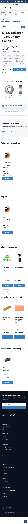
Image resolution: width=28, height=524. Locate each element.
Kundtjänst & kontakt (8, 482)
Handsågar (5, 459)
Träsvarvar (5, 464)
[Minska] (3, 69)
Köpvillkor (5, 484)
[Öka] (10, 69)
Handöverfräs (4, 14)
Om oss (4, 493)
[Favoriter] (10, 8)
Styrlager (3, 17)
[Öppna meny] (21, 8)
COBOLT (4, 26)
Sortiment (3, 12)
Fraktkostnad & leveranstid (9, 490)
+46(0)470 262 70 (8, 427)
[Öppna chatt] (25, 521)
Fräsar (16, 12)
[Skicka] (24, 111)
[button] (3, 289)
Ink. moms (17, 1)
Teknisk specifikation (9, 132)
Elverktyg (10, 12)
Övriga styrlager (4, 19)
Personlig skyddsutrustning (9, 467)
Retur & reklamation (7, 487)
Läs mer (7, 178)
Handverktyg (5, 473)
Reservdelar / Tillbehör (14, 14)
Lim (3, 462)
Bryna (4, 470)
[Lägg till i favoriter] (26, 78)
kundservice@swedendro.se (10, 429)
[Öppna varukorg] (18, 8)
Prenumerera (14, 408)
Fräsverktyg (22, 12)
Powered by (12, 113)
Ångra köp (5, 496)
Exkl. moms (23, 1)
